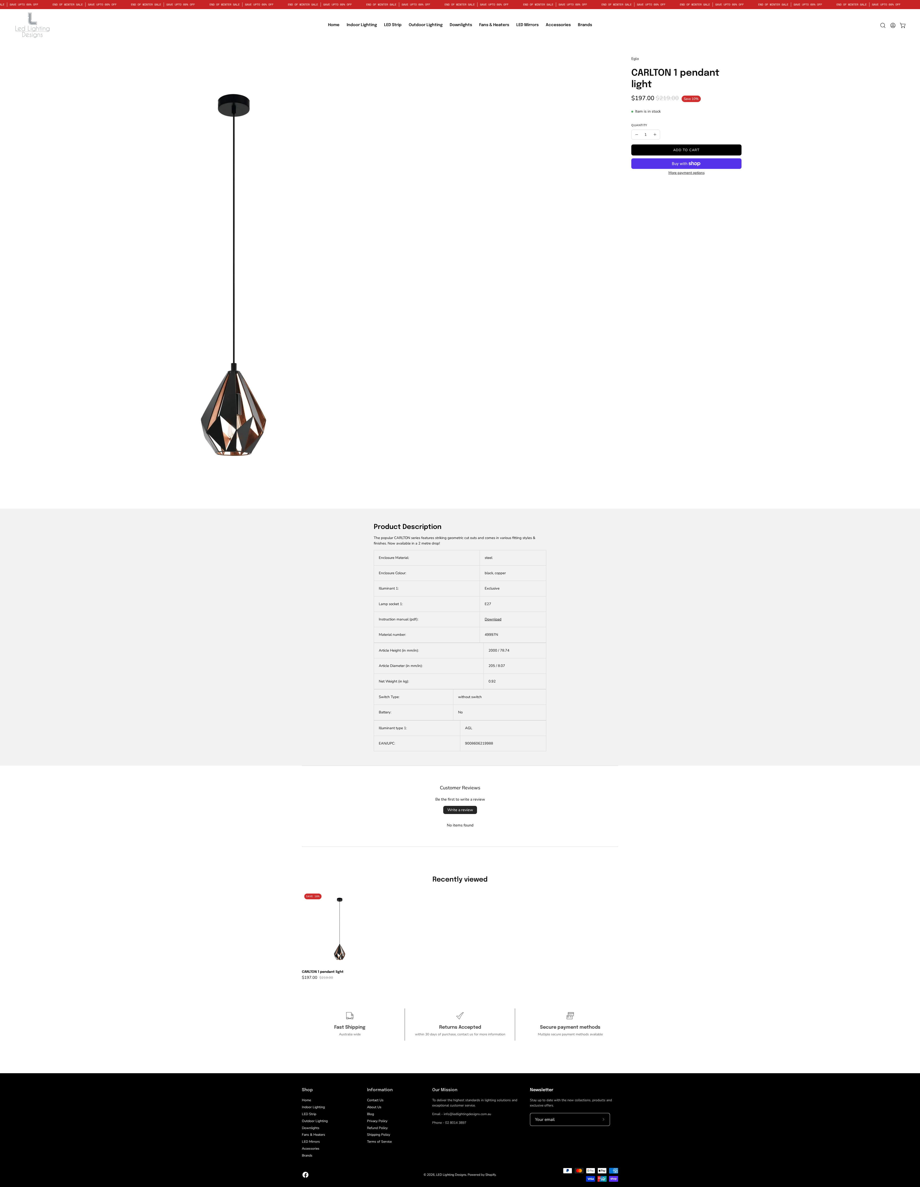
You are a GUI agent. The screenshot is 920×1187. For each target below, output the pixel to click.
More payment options (686, 172)
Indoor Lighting (313, 1107)
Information (380, 1090)
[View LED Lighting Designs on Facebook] (305, 1174)
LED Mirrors (311, 1141)
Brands (307, 1155)
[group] (460, 935)
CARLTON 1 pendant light (323, 972)
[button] (392, 25)
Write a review (460, 810)
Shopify (490, 1175)
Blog (370, 1114)
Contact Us (375, 1100)
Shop (307, 1090)
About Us (374, 1107)
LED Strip (309, 1114)
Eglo (635, 58)
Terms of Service (379, 1141)
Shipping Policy (378, 1134)
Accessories (310, 1148)
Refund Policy (377, 1127)
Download (493, 619)
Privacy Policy (377, 1121)
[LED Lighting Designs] (32, 25)
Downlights (310, 1127)
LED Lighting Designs (451, 1175)
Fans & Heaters (313, 1134)
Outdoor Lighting (315, 1121)
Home (306, 1100)
